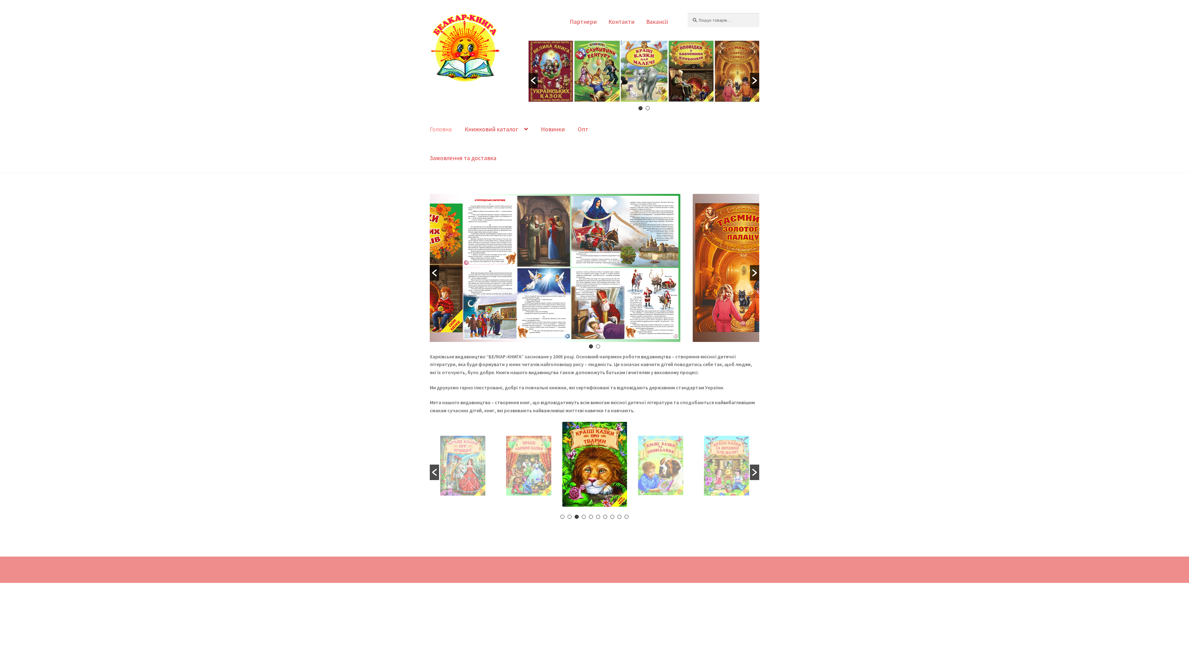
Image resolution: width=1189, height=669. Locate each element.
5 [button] (591, 517)
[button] (533, 80)
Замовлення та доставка (463, 158)
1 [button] (640, 108)
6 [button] (598, 517)
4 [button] (584, 517)
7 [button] (605, 517)
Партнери (583, 21)
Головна (441, 129)
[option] (644, 72)
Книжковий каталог (491, 129)
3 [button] (577, 517)
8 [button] (612, 517)
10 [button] (627, 517)
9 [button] (619, 517)
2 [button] (648, 108)
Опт (583, 129)
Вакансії (657, 21)
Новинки (553, 129)
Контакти (621, 21)
